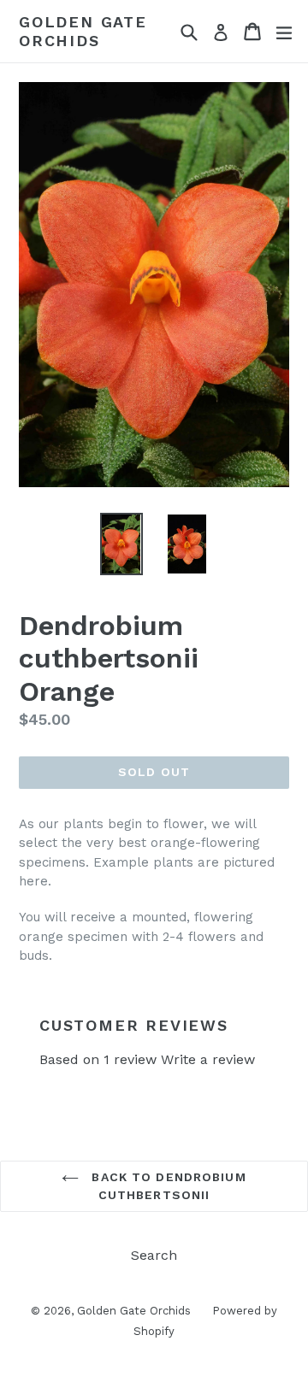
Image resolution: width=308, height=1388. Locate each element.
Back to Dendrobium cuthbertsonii (166, 1186)
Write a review (208, 1059)
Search (154, 1255)
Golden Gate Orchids (83, 31)
